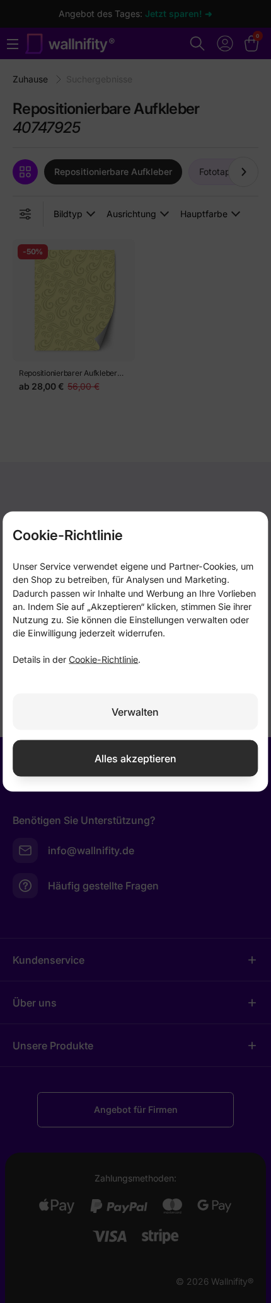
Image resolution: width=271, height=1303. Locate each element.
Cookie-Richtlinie (103, 658)
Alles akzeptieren (135, 758)
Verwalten (135, 711)
